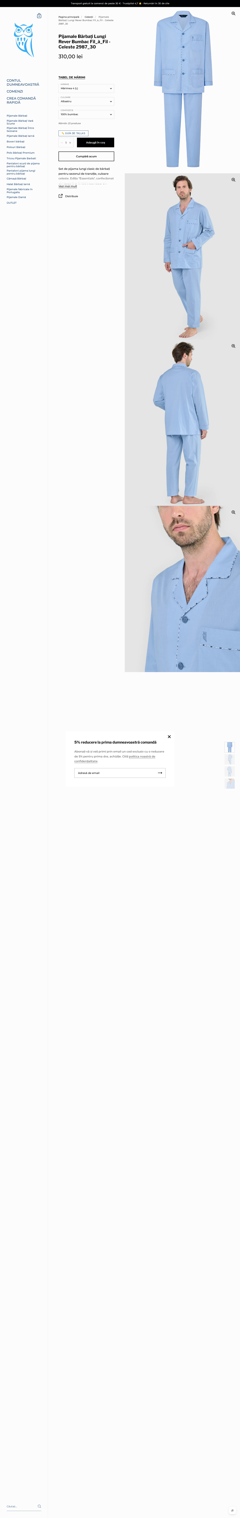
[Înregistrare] (160, 773)
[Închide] (169, 736)
